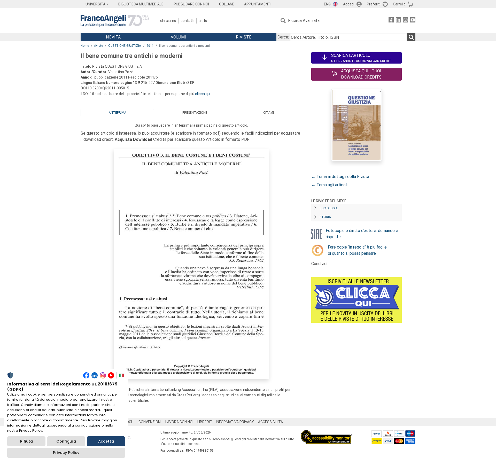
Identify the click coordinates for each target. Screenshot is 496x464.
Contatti (187, 21)
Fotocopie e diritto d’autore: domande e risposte (362, 233)
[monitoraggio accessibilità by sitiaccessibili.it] (326, 433)
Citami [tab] (268, 112)
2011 (150, 46)
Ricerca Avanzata (304, 20)
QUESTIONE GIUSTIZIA (124, 46)
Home (85, 46)
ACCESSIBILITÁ (270, 422)
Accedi (348, 4)
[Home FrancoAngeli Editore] (115, 20)
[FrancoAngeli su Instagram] (405, 20)
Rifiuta (26, 441)
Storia (325, 217)
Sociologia (329, 208)
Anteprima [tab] (117, 112)
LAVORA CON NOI (179, 422)
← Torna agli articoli (329, 184)
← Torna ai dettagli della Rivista (340, 176)
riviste (98, 46)
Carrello (399, 4)
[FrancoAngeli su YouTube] (412, 20)
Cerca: (283, 37)
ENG (327, 4)
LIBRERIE (204, 422)
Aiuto (203, 21)
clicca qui (203, 94)
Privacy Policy (66, 452)
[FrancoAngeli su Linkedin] (398, 20)
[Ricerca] (411, 37)
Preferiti (374, 4)
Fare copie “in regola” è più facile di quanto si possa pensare (357, 250)
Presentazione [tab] (194, 112)
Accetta (106, 441)
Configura (66, 441)
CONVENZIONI (149, 422)
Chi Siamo (168, 21)
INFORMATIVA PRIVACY (235, 422)
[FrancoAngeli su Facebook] (391, 20)
